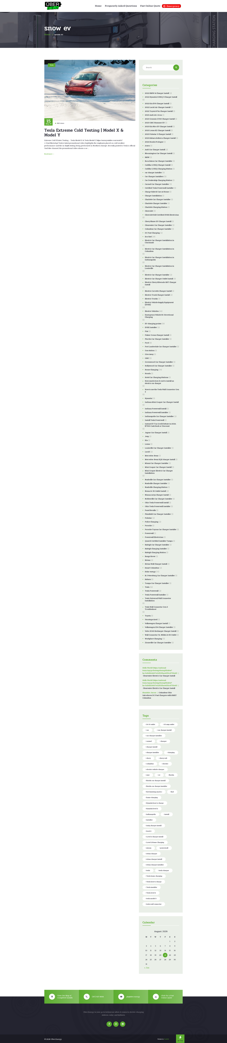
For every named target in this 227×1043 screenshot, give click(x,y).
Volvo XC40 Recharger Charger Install (160, 631)
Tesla (51, 65)
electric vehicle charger (155, 769)
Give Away (149, 354)
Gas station (149, 350)
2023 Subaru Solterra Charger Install (160, 138)
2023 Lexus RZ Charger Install (157, 130)
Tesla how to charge (154, 882)
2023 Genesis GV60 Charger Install (160, 119)
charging (171, 752)
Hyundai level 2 (152, 809)
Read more (48, 154)
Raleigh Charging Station (155, 552)
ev (159, 775)
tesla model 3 (151, 898)
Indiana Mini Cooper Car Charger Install (162, 402)
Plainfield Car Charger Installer (158, 514)
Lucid (147, 452)
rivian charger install (154, 859)
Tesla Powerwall (151, 591)
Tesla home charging (154, 876)
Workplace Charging (153, 639)
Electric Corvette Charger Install (158, 291)
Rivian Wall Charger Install (156, 564)
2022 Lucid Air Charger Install (157, 107)
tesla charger (164, 870)
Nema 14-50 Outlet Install (155, 491)
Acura (147, 146)
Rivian (147, 560)
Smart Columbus (152, 568)
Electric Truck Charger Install (157, 295)
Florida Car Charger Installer (157, 339)
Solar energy (150, 572)
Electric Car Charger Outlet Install (159, 279)
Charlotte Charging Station (156, 207)
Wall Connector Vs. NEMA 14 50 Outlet (160, 635)
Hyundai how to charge (155, 803)
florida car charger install (156, 780)
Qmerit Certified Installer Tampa (158, 541)
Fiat (146, 331)
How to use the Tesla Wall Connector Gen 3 (162, 391)
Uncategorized (151, 619)
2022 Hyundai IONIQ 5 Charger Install (161, 97)
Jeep (147, 436)
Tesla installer (151, 887)
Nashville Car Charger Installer (158, 480)
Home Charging (151, 370)
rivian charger (151, 854)
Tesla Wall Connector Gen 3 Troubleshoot (156, 608)
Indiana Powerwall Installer (156, 412)
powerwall (164, 848)
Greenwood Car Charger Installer (159, 362)
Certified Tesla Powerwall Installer (159, 188)
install (167, 814)
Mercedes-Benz (151, 456)
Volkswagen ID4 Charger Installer (159, 627)
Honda (148, 373)
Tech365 (166, 1039)
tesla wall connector (154, 904)
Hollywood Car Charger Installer (158, 366)
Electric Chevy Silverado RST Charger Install (160, 283)
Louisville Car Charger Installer (158, 448)
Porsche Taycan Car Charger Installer (160, 529)
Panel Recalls (150, 510)
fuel (172, 792)
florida (171, 775)
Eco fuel (148, 237)
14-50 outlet (150, 724)
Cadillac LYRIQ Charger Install (157, 165)
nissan (148, 848)
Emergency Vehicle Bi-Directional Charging (159, 316)
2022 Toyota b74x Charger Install (159, 111)
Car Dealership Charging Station (158, 180)
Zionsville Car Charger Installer (158, 643)
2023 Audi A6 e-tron (153, 115)
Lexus (147, 444)
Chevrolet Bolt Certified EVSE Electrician (162, 215)
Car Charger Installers (154, 176)
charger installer (152, 752)
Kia (146, 440)
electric (165, 764)
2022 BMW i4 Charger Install (157, 93)
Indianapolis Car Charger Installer (159, 416)
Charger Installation (153, 196)
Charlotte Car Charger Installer (157, 199)
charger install (151, 747)
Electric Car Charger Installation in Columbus (159, 250)
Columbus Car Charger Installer (158, 229)
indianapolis (151, 814)
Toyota (148, 616)
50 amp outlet (169, 724)
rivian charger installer (155, 865)
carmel (149, 741)
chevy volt (163, 758)
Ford (147, 343)
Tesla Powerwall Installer (155, 595)
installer (149, 820)
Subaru (148, 579)
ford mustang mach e (154, 792)
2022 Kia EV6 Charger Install (157, 103)
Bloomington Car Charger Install (158, 153)
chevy (148, 758)
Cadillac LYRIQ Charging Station (158, 169)
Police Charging (151, 522)
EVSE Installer (151, 327)
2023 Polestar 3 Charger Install (158, 134)
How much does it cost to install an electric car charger (159, 382)
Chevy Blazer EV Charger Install (158, 221)
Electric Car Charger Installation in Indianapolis (159, 258)
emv (148, 775)
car (147, 730)
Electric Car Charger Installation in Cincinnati (159, 241)
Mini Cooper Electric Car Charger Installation (159, 472)
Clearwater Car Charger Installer (158, 225)
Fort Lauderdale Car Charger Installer (161, 347)
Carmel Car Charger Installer (157, 184)
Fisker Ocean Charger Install (157, 335)
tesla (148, 870)
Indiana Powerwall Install (155, 409)
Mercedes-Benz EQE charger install (160, 459)
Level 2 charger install (154, 837)
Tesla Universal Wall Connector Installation (158, 599)
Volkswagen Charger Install (156, 623)
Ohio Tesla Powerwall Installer (157, 506)
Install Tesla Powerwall (154, 420)
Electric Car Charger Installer (157, 275)
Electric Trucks (151, 299)
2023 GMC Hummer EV (155, 123)
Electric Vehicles (152, 311)
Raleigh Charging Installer (156, 549)
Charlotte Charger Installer (156, 203)
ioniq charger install (154, 825)
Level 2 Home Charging (155, 842)
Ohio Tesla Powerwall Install (157, 503)
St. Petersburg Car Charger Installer (160, 576)
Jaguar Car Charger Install (156, 433)
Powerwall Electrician (154, 537)
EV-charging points (153, 324)
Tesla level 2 (151, 893)
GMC (147, 358)
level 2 (148, 831)
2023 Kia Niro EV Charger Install (158, 126)
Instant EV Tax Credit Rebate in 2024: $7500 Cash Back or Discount (160, 425)
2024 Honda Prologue (154, 142)
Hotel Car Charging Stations (156, 377)
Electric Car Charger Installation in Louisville (159, 267)
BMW (147, 157)
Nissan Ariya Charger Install (157, 495)
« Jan (146, 968)
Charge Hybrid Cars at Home (157, 192)
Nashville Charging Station (156, 487)
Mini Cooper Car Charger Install (158, 467)
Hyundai (148, 398)
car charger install (165, 730)
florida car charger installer (156, 786)
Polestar (148, 518)
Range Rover (150, 556)
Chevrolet (149, 211)
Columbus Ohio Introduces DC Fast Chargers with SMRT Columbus (159, 695)
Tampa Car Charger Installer (157, 583)
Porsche (148, 526)
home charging (152, 797)
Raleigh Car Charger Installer (157, 545)
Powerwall (149, 533)
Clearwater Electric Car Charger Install (159, 676)
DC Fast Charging (152, 233)
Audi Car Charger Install (155, 150)
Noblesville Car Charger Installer (158, 499)
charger (164, 741)
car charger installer (153, 173)
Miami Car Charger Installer (156, 463)
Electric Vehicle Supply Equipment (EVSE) (159, 303)
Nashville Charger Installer (156, 483)
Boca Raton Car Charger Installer (158, 161)
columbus (150, 764)
